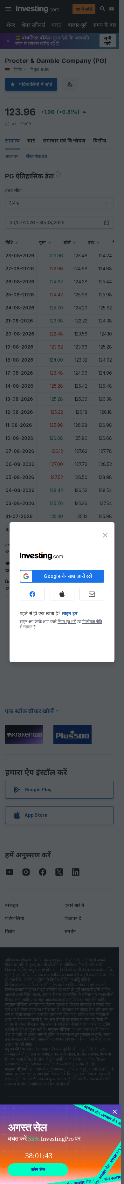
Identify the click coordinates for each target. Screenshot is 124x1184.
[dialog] (62, 592)
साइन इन (70, 613)
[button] (75, 9)
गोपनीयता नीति (92, 621)
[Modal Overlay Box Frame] (60, 1144)
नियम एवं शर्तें (67, 621)
